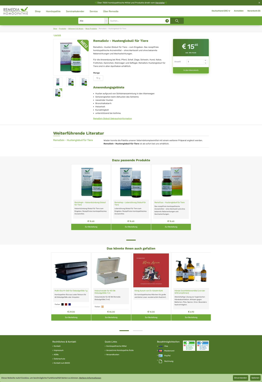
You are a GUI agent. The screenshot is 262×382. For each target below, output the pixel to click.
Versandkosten (112, 355)
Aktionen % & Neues (75, 29)
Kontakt (57, 346)
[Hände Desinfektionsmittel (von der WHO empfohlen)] (191, 270)
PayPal (167, 356)
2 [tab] (138, 330)
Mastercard (169, 351)
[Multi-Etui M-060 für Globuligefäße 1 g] (71, 270)
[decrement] (205, 63)
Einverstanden (240, 378)
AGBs (56, 355)
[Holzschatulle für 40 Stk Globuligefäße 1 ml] (111, 270)
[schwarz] (62, 304)
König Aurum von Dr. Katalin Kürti (149, 291)
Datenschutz (59, 359)
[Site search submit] (177, 21)
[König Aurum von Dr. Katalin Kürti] (151, 270)
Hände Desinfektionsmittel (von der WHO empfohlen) (190, 292)
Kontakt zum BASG (62, 363)
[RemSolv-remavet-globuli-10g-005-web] (57, 82)
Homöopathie (53, 11)
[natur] (102, 306)
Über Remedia (110, 11)
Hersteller (160, 2)
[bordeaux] (66, 304)
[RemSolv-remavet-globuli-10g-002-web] (84, 82)
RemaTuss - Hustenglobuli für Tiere (169, 202)
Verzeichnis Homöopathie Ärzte (120, 350)
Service (94, 11)
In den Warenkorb (190, 70)
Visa (166, 346)
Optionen (255, 378)
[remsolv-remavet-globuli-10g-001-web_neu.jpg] (71, 57)
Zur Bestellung (91, 227)
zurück (57, 35)
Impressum (58, 350)
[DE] (16, 10)
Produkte (62, 29)
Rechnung (168, 361)
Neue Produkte (91, 29)
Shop (38, 11)
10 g (98, 78)
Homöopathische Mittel (116, 346)
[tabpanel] (91, 197)
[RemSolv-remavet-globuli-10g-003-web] (71, 82)
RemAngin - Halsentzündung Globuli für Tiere (90, 203)
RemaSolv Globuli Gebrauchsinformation (112, 118)
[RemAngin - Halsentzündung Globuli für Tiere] (91, 182)
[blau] (69, 304)
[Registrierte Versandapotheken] (189, 346)
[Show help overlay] (167, 20)
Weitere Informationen (90, 378)
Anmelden (239, 11)
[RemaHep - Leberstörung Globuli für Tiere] (131, 182)
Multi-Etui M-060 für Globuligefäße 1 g (71, 291)
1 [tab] (131, 240)
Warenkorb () (253, 11)
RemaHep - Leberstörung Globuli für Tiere (130, 203)
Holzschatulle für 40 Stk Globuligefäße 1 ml (105, 292)
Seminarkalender (75, 11)
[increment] (205, 60)
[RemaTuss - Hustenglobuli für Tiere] (171, 182)
